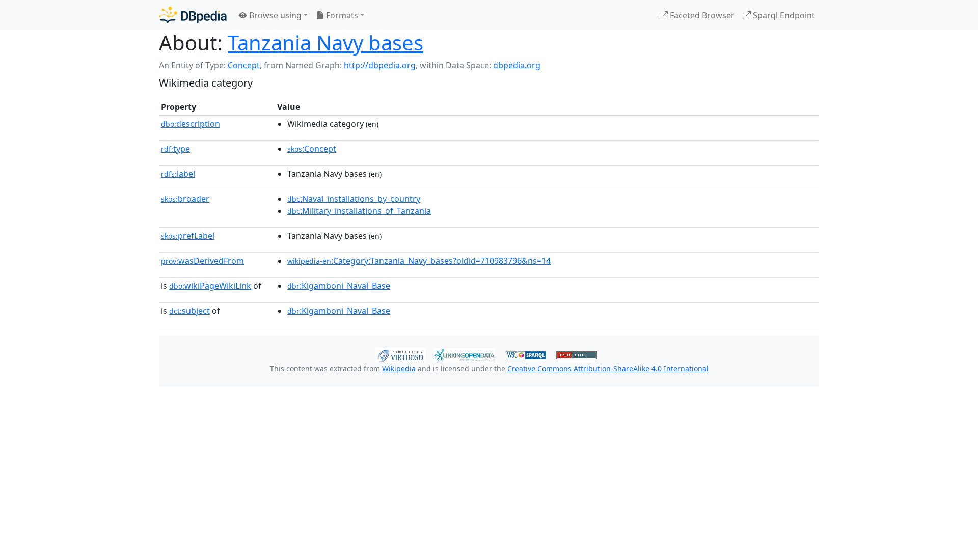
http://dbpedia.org (380, 65)
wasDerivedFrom (202, 260)
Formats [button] (341, 15)
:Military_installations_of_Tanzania (359, 210)
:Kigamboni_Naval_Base (338, 285)
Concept (244, 65)
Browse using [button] (274, 15)
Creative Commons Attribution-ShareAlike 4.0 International (608, 368)
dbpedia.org (516, 65)
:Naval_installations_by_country (353, 198)
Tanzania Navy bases (325, 43)
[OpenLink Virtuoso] (400, 354)
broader (185, 198)
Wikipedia (399, 368)
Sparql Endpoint (783, 15)
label (178, 173)
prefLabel (187, 235)
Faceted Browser (701, 15)
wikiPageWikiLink (210, 285)
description (190, 123)
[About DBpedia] (193, 15)
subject (189, 310)
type (175, 148)
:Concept (311, 148)
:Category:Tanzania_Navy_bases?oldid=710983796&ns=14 (419, 260)
